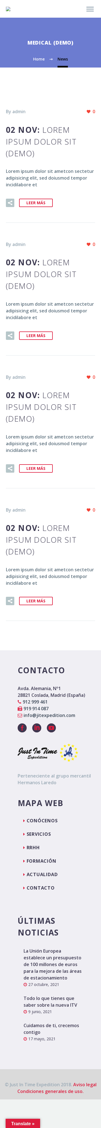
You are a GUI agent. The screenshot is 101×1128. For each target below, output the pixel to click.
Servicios (39, 834)
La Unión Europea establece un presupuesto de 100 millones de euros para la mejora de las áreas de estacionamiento (53, 964)
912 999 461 (35, 702)
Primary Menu (90, 9)
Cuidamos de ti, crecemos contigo (51, 1028)
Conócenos (42, 821)
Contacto (41, 888)
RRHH (33, 847)
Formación (41, 861)
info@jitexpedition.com (49, 715)
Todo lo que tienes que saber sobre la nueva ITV (50, 1001)
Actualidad (42, 874)
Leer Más (35, 202)
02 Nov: (41, 141)
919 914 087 (36, 708)
